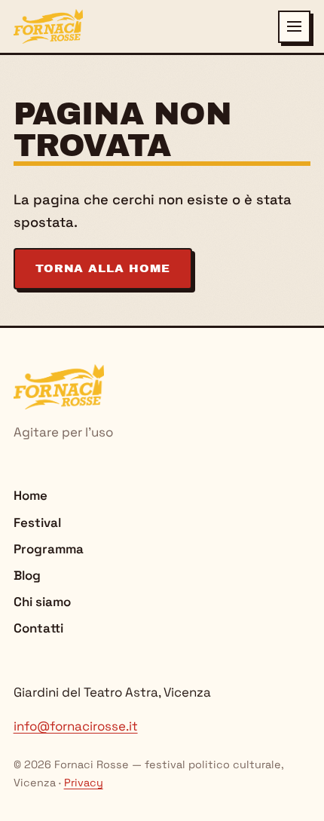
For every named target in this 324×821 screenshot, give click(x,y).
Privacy (83, 782)
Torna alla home (102, 268)
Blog (27, 575)
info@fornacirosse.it (76, 726)
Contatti (38, 628)
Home (30, 495)
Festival (37, 522)
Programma (49, 549)
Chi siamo (42, 601)
